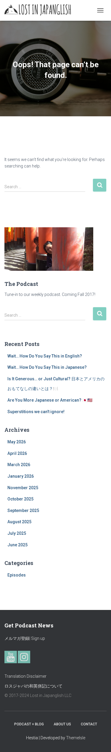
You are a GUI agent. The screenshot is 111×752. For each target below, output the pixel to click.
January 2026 (20, 476)
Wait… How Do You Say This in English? (44, 356)
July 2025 (16, 533)
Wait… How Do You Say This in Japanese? (47, 367)
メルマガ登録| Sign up (24, 638)
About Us (62, 724)
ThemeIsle (75, 737)
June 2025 (17, 544)
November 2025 (22, 487)
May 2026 (16, 441)
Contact (89, 724)
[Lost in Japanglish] (40, 10)
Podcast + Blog (29, 724)
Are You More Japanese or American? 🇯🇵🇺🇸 (49, 400)
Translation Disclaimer (25, 676)
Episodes (16, 575)
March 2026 (18, 464)
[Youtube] (10, 657)
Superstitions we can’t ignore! (36, 411)
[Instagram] (24, 657)
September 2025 (23, 510)
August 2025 (19, 521)
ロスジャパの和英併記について (33, 686)
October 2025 (20, 499)
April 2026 (17, 453)
